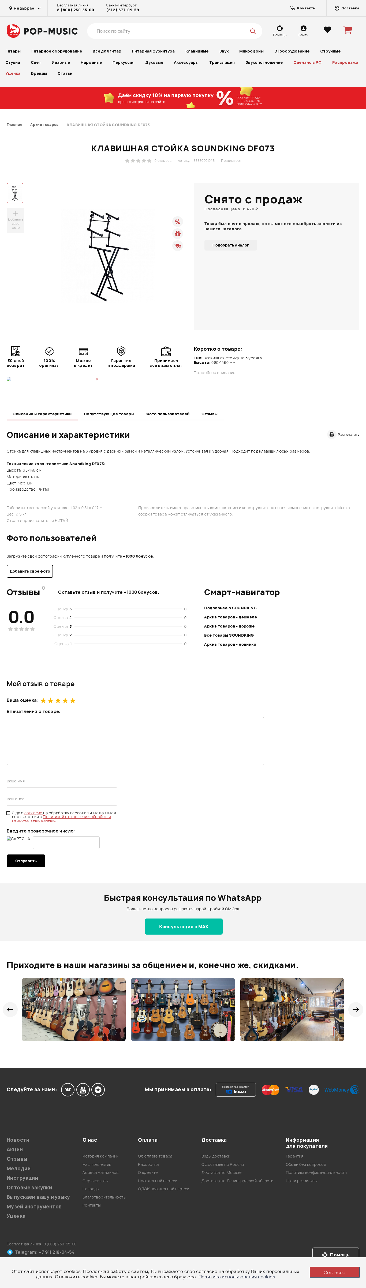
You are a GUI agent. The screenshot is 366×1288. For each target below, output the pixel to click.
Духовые (154, 62)
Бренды (39, 73)
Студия (12, 62)
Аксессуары (186, 62)
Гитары (13, 51)
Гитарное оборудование (56, 51)
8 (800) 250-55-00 (75, 10)
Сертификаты (96, 1180)
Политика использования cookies (237, 1277)
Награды (91, 1188)
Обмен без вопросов (306, 1164)
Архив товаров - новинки (230, 644)
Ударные (61, 62)
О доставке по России (222, 1164)
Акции (15, 1149)
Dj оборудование (291, 51)
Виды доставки (215, 1156)
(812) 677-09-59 (122, 10)
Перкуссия (124, 62)
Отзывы (209, 413)
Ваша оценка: (22, 700)
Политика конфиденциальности (316, 1172)
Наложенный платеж (157, 1180)
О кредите (148, 1172)
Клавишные (196, 51)
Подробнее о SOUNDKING (230, 607)
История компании (101, 1156)
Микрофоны (251, 51)
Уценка (12, 73)
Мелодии (19, 1168)
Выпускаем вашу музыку (38, 1197)
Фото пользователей (168, 413)
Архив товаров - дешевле (230, 616)
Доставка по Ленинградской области (237, 1180)
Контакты (91, 1205)
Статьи (65, 73)
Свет (36, 62)
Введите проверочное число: (41, 831)
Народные (91, 62)
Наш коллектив (97, 1164)
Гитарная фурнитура (153, 51)
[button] (10, 1009)
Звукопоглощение (264, 62)
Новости (18, 1140)
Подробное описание (215, 372)
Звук (224, 51)
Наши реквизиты (302, 1180)
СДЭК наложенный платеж (163, 1188)
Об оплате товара (155, 1156)
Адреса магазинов (101, 1172)
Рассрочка (148, 1164)
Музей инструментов (34, 1206)
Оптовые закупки (29, 1187)
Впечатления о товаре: (34, 711)
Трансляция (222, 62)
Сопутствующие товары (109, 413)
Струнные (330, 51)
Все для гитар (107, 51)
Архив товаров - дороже (229, 626)
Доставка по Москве (221, 1172)
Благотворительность (104, 1197)
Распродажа (345, 62)
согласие (33, 812)
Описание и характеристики (42, 413)
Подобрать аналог (230, 245)
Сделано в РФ (307, 62)
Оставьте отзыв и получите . (108, 592)
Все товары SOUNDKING (229, 635)
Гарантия (295, 1156)
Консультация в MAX (183, 926)
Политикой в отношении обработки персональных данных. (61, 818)
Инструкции (22, 1178)
